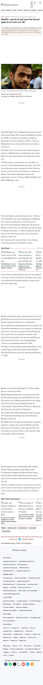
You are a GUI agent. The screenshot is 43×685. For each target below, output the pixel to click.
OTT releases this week (9, 581)
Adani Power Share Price (9, 564)
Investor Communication (17, 649)
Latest (14, 10)
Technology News (18, 634)
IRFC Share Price (22, 564)
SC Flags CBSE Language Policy (11, 594)
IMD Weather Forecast (9, 584)
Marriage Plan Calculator (25, 610)
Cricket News (29, 631)
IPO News (32, 628)
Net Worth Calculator (35, 601)
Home (2, 10)
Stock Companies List (8, 617)
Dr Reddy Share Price (8, 571)
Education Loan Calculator (10, 610)
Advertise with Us (23, 652)
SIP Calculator (17, 604)
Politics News (14, 640)
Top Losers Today (21, 584)
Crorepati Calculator (22, 601)
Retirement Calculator (28, 604)
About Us (15, 646)
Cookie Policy (37, 646)
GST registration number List (32, 649)
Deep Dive (5, 587)
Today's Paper (6, 646)
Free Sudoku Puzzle (35, 617)
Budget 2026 (23, 640)
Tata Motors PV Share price (10, 567)
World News (28, 634)
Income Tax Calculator (9, 601)
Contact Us (14, 652)
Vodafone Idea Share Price (23, 571)
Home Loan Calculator (22, 607)
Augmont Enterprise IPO (23, 581)
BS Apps (11, 655)
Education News (7, 637)
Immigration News (18, 631)
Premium (8, 10)
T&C (20, 646)
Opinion (40, 10)
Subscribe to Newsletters (22, 617)
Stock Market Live (8, 578)
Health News (23, 637)
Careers (5, 655)
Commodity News (7, 631)
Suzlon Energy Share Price (10, 561)
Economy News (32, 637)
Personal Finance (7, 634)
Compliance (6, 652)
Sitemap (32, 652)
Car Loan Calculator (8, 607)
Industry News (36, 634)
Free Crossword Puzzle (9, 621)
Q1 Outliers (13, 587)
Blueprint (33, 10)
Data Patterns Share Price (9, 590)
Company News (15, 628)
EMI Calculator (7, 604)
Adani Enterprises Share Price (26, 561)
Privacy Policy (28, 646)
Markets (26, 10)
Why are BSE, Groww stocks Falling (28, 590)
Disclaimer (5, 649)
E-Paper (19, 10)
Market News (24, 628)
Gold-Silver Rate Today (34, 578)
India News (7, 16)
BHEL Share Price (24, 567)
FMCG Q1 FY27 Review (25, 587)
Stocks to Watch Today (20, 578)
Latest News (6, 628)
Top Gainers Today (32, 584)
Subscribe (38, 652)
